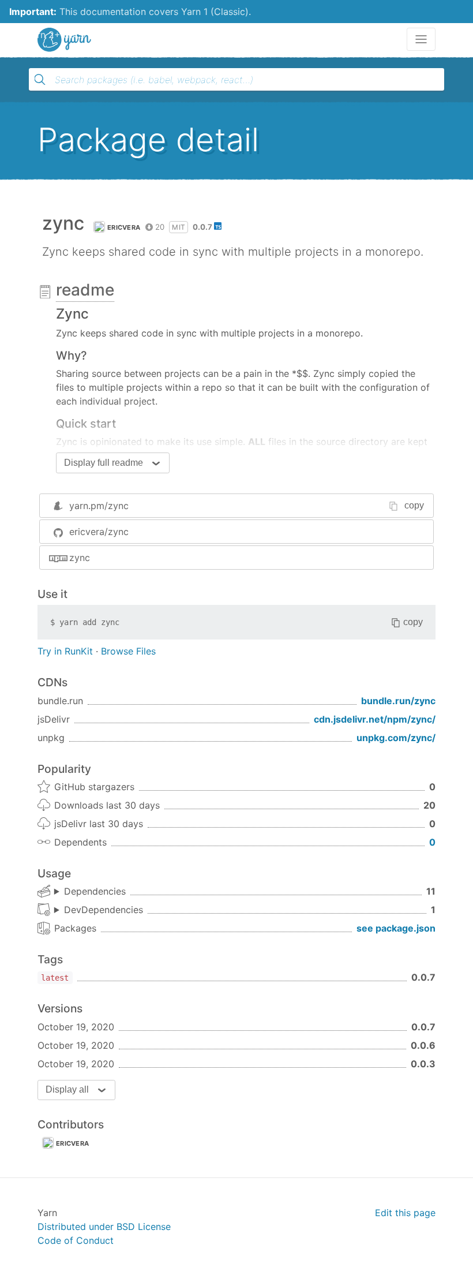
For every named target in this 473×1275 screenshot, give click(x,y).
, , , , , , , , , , (90, 891)
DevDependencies (103, 909)
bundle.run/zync (398, 700)
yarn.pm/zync (99, 505)
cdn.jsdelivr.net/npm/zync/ (375, 719)
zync (79, 557)
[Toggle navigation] (421, 39)
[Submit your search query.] (40, 79)
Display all (67, 1089)
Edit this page (405, 1212)
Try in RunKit (65, 651)
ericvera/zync (99, 531)
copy (414, 505)
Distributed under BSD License (104, 1226)
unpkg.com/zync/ (396, 737)
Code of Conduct (75, 1240)
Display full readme (103, 463)
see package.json (396, 928)
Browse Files (128, 651)
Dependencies (95, 891)
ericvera (123, 227)
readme (85, 290)
